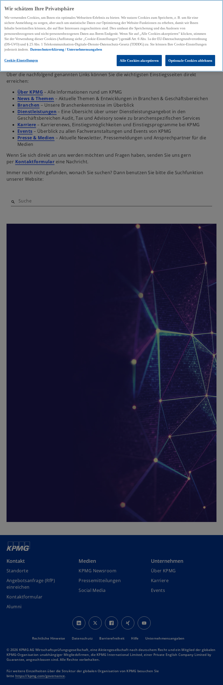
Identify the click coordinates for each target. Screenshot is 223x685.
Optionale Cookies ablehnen (190, 61)
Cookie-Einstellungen (21, 60)
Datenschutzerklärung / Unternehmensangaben (66, 49)
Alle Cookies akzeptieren (139, 61)
